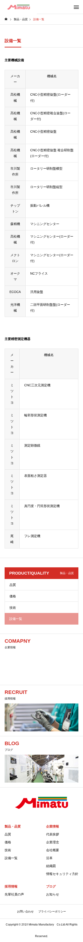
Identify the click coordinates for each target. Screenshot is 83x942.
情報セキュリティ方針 (62, 874)
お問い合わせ (25, 911)
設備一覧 (11, 858)
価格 (12, 596)
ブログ (51, 886)
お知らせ (52, 894)
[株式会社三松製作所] (18, 7)
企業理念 (52, 842)
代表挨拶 (52, 834)
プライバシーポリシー (52, 911)
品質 (12, 585)
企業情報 (52, 826)
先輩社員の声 (14, 894)
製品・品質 (13, 826)
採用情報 (11, 886)
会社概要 (52, 850)
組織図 (51, 866)
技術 (12, 607)
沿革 (49, 858)
